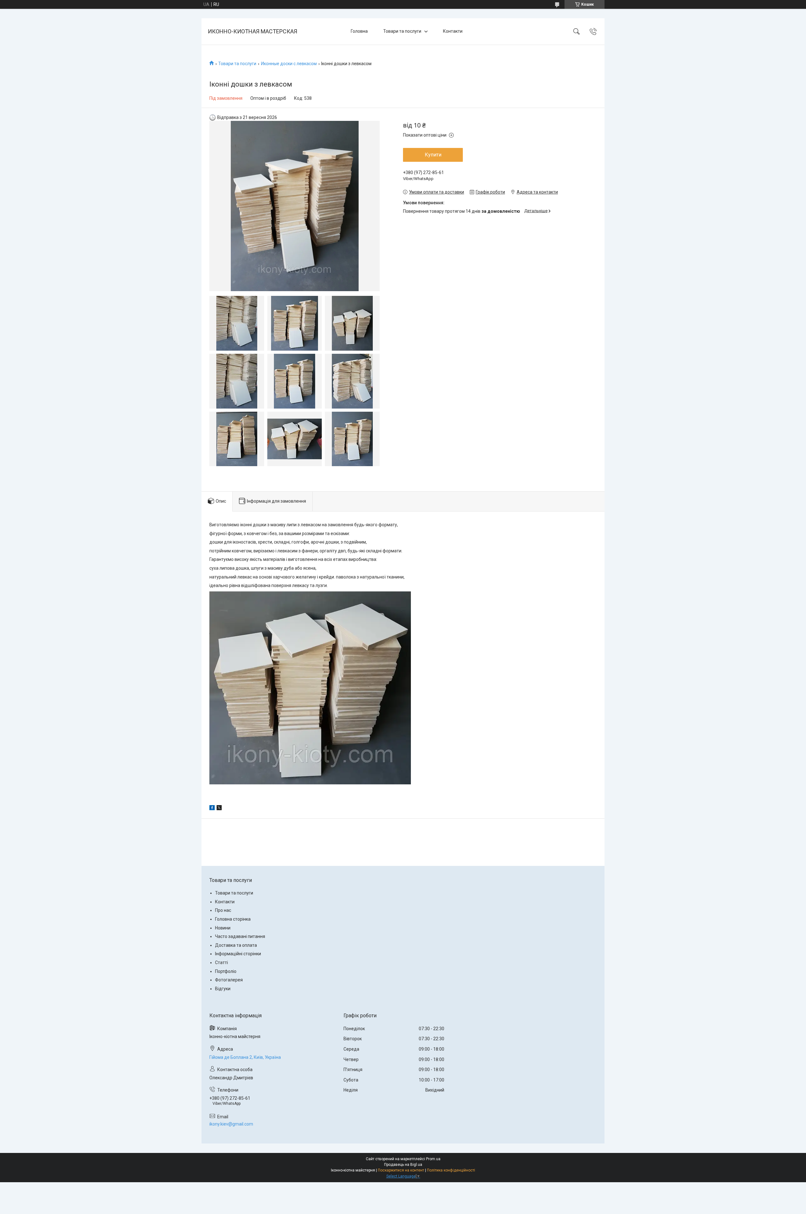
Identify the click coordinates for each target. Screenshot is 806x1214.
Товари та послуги (402, 31)
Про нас (223, 910)
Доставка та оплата (236, 945)
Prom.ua (433, 1159)
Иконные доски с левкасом (289, 63)
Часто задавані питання (240, 936)
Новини (222, 927)
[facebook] (212, 808)
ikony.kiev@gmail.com (231, 1123)
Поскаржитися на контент (401, 1170)
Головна (359, 31)
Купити (433, 155)
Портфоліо (225, 971)
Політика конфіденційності (451, 1170)
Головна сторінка (233, 919)
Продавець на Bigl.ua (403, 1164)
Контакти (453, 31)
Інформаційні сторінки (238, 953)
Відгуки (222, 988)
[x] (219, 808)
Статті (221, 962)
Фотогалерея (229, 979)
